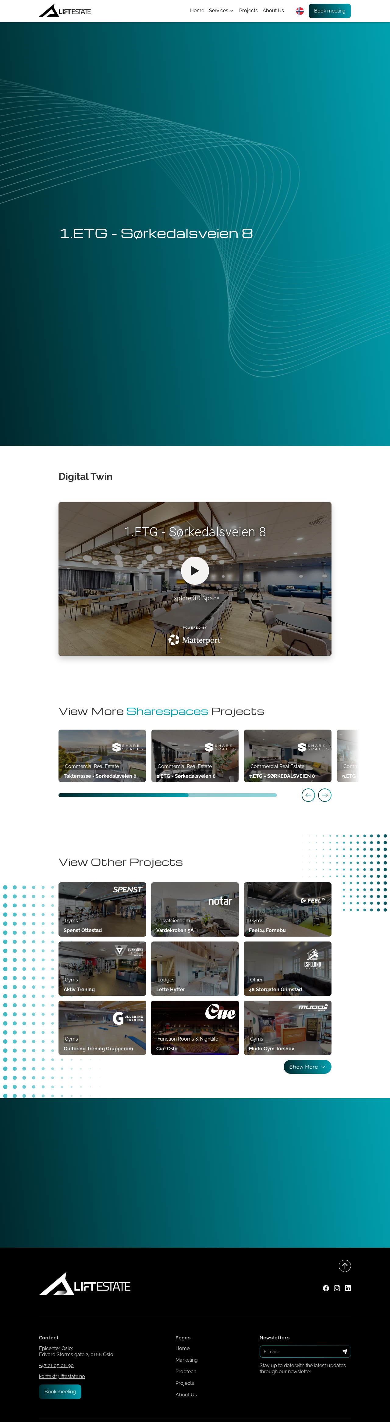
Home (197, 10)
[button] (221, 11)
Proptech (186, 1371)
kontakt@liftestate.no (62, 1376)
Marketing (187, 1360)
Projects (248, 10)
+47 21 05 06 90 (56, 1365)
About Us (273, 10)
